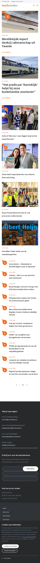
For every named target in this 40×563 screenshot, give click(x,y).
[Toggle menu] (37, 5)
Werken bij (6, 512)
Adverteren (6, 519)
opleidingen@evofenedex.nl (11, 436)
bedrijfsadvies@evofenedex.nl (12, 428)
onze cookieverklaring (29, 536)
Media (4, 508)
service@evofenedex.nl (9, 419)
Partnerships (6, 516)
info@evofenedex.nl (17, 1)
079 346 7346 (5, 1)
